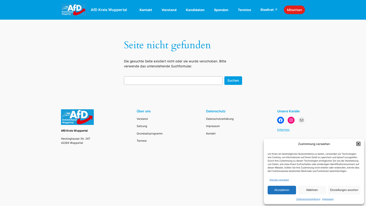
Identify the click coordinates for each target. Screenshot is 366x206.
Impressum (328, 199)
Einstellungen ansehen (344, 190)
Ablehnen (312, 190)
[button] (358, 144)
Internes (283, 130)
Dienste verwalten (279, 179)
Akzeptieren (281, 190)
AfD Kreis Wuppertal (109, 9)
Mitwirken (294, 10)
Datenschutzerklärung (308, 199)
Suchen (233, 80)
